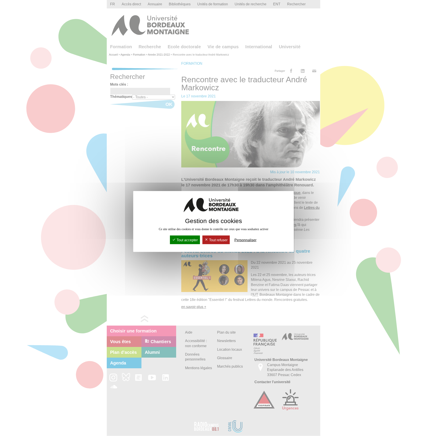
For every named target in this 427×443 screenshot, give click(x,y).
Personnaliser (245, 240)
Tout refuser (218, 240)
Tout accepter (187, 240)
